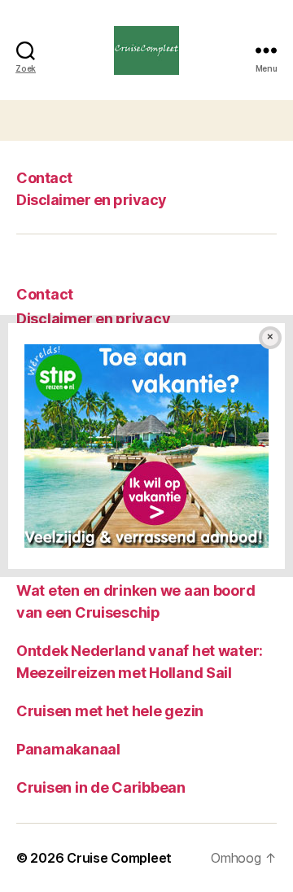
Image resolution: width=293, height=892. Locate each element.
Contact (44, 177)
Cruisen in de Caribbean (101, 787)
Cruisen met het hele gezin (109, 710)
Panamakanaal (68, 749)
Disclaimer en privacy (91, 199)
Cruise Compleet (119, 858)
